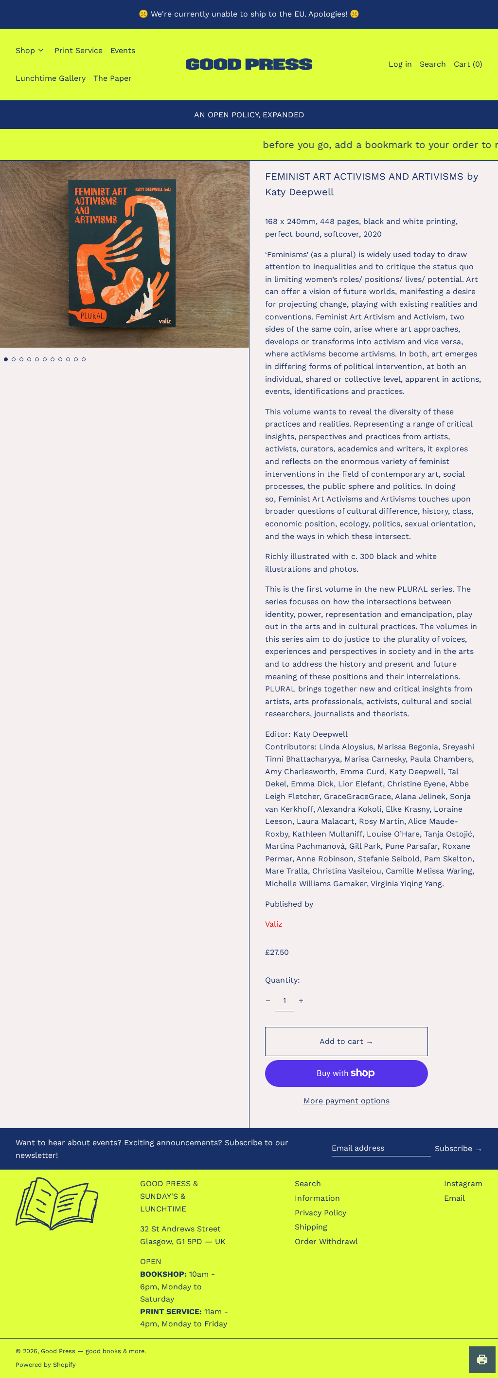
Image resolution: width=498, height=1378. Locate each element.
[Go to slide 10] (76, 359)
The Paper (112, 78)
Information (317, 1198)
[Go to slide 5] (37, 359)
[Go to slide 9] (68, 359)
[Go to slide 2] (14, 359)
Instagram (463, 1183)
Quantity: (282, 980)
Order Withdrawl (326, 1241)
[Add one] (301, 1000)
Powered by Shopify (46, 1364)
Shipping (311, 1226)
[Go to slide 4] (29, 359)
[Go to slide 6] (45, 359)
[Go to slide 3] (21, 359)
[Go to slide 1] (6, 359)
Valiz (274, 924)
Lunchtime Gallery (51, 78)
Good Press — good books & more (92, 1351)
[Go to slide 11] (84, 359)
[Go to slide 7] (52, 359)
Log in (400, 64)
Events (122, 50)
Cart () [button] (468, 64)
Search (308, 1183)
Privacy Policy (320, 1212)
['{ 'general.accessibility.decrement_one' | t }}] (268, 1000)
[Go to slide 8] (60, 359)
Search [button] (433, 64)
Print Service (78, 50)
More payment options (346, 1100)
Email (454, 1198)
